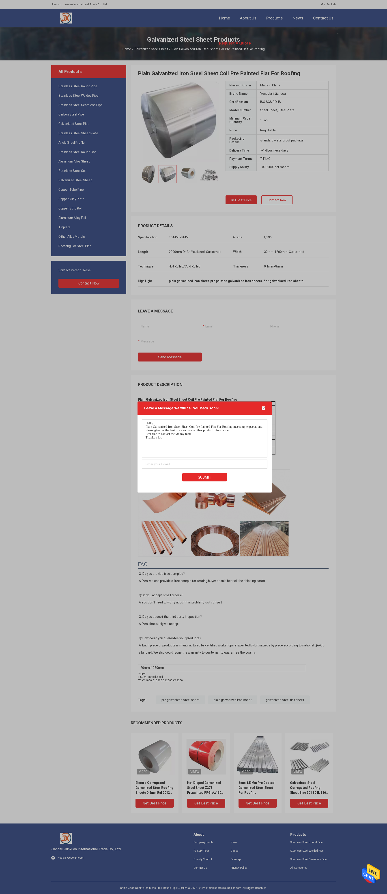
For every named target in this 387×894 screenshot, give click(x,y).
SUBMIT (204, 477)
